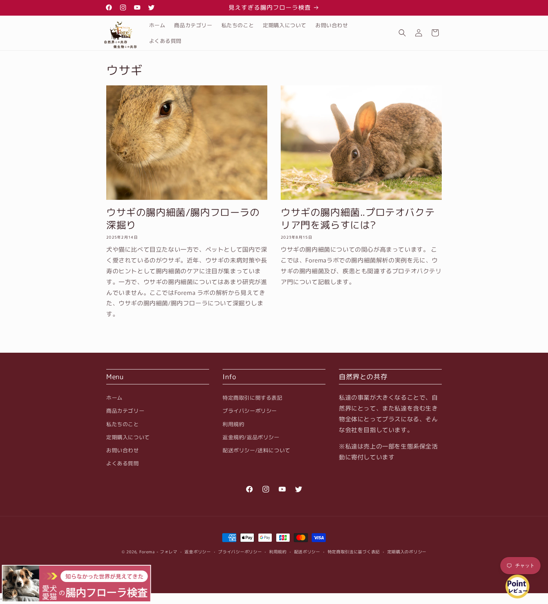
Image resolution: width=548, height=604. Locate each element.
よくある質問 (122, 463)
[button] (402, 33)
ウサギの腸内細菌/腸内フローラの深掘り (183, 219)
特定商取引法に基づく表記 (354, 551)
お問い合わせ (122, 450)
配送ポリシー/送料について (256, 450)
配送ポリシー (307, 551)
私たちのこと (122, 423)
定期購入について (128, 437)
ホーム (114, 397)
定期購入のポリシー (406, 551)
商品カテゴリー (125, 410)
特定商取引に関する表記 (253, 397)
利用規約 (233, 423)
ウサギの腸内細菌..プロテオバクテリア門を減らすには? (358, 219)
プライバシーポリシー (250, 410)
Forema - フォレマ (158, 551)
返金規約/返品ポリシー (251, 437)
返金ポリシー (198, 551)
